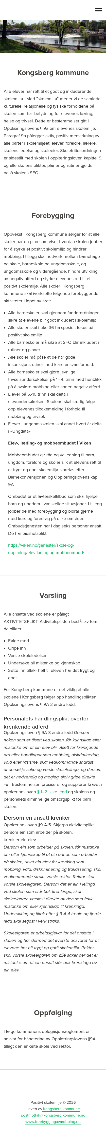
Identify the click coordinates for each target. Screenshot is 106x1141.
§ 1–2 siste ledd (52, 791)
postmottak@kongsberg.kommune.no (53, 1115)
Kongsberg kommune (61, 1108)
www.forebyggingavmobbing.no (53, 1121)
